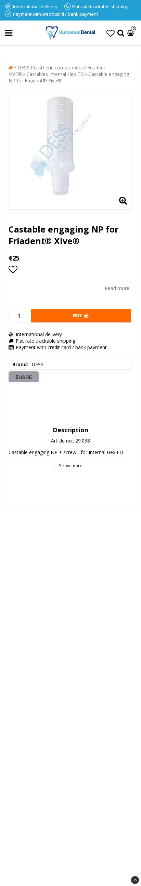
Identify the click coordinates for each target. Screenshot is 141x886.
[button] (110, 33)
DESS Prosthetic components (50, 67)
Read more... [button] (118, 288)
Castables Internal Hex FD (55, 74)
